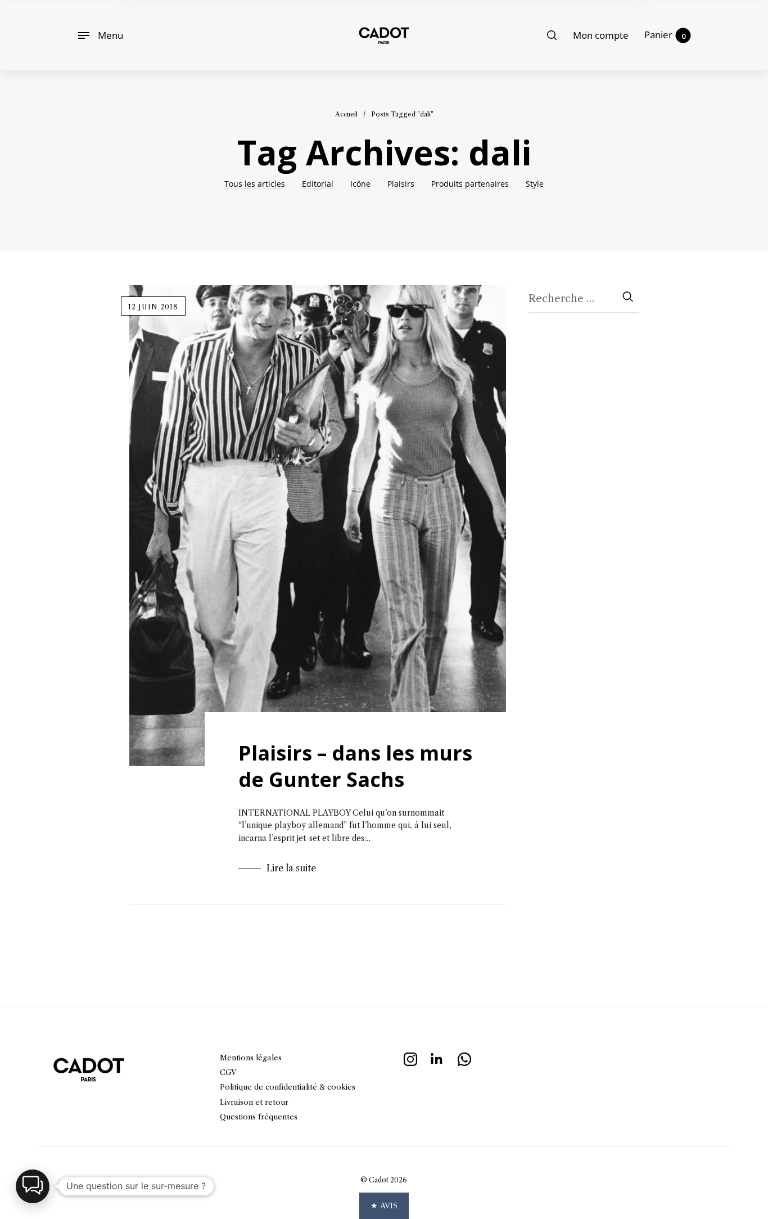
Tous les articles (254, 184)
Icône (360, 184)
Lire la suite (291, 868)
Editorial (317, 184)
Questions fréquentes (258, 1116)
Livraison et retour (254, 1101)
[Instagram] (410, 1058)
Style (535, 184)
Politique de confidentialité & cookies (287, 1086)
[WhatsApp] (464, 1058)
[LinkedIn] (437, 1058)
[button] (32, 1186)
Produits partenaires (470, 184)
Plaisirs (400, 184)
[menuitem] (601, 35)
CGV (228, 1072)
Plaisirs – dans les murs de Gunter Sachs (355, 766)
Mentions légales (251, 1057)
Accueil (346, 114)
